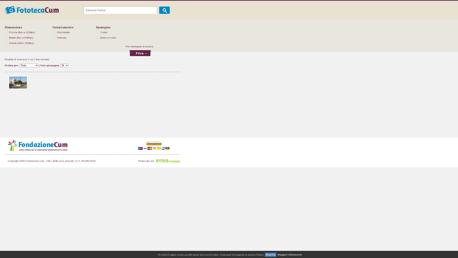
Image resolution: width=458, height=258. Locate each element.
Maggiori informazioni (290, 254)
